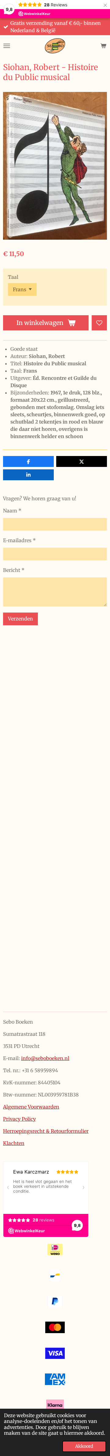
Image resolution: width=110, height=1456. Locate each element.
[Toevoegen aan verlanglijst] (99, 322)
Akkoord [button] (84, 1446)
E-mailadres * (19, 540)
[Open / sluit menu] (6, 45)
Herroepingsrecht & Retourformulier (46, 1131)
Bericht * (13, 570)
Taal (13, 277)
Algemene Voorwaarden (31, 1107)
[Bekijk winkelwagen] (103, 45)
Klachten (13, 1143)
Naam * (12, 511)
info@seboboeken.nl (45, 1058)
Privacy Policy (19, 1119)
